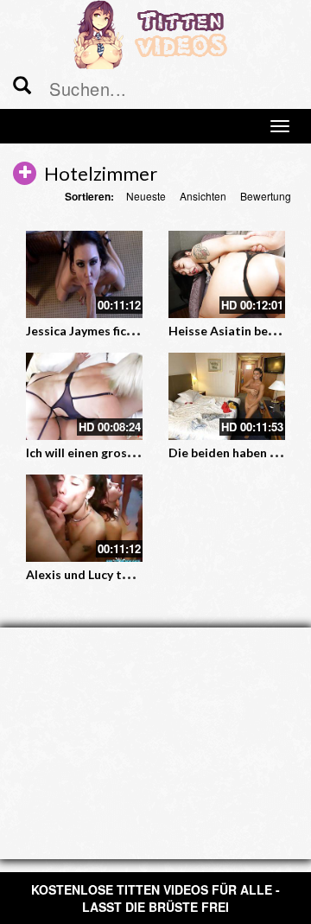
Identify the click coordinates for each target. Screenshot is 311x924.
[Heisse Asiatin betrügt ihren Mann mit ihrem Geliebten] (226, 274)
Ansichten (203, 195)
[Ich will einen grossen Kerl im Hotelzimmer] (84, 396)
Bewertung (265, 195)
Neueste (146, 195)
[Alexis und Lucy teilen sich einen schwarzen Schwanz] (84, 518)
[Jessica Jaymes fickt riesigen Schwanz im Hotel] (84, 274)
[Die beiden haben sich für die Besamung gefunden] (226, 396)
